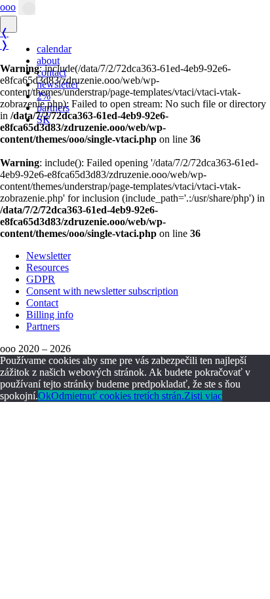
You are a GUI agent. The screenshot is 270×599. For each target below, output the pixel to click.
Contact (42, 302)
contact (51, 72)
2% (43, 95)
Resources (47, 267)
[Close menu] (8, 24)
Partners (43, 326)
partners (53, 107)
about (48, 60)
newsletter (58, 84)
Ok (44, 395)
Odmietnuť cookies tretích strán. (117, 395)
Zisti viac (203, 395)
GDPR (40, 279)
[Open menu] (26, 7)
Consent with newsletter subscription (102, 291)
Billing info (49, 314)
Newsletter (48, 255)
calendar (54, 48)
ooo (8, 6)
